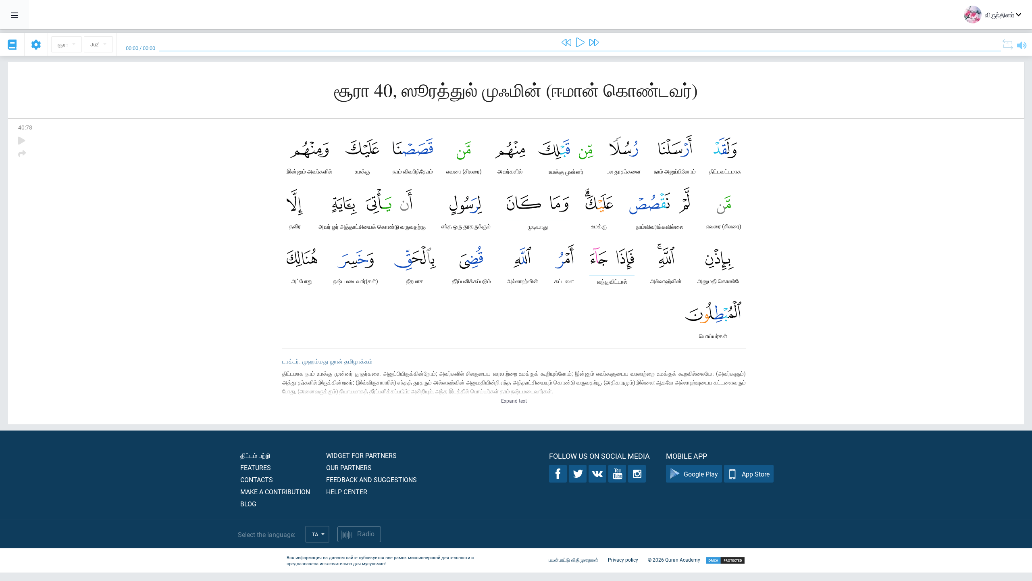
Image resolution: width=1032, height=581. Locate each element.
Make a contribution (275, 491)
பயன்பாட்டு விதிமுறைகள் (573, 559)
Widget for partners (361, 455)
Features (255, 467)
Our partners (349, 467)
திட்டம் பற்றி (255, 455)
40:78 (25, 127)
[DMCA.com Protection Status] (725, 560)
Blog (248, 503)
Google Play (701, 474)
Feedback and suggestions (371, 479)
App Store (756, 474)
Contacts (256, 479)
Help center (346, 491)
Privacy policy (623, 559)
